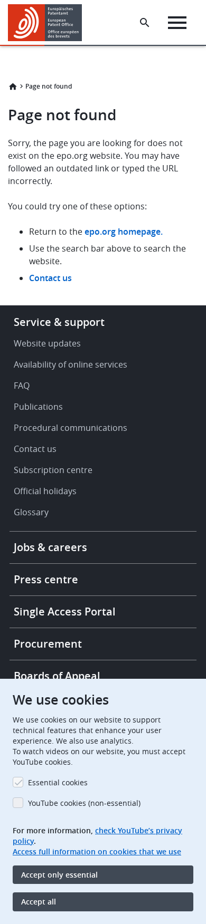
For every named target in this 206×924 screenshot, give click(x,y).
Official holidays (45, 491)
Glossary (31, 512)
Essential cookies (58, 782)
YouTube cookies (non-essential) (84, 803)
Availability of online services (70, 364)
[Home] (49, 22)
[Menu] (177, 23)
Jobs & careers (50, 547)
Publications (38, 406)
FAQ (22, 385)
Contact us (50, 278)
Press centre (46, 579)
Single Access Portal (65, 611)
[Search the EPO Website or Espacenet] (144, 22)
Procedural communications (70, 428)
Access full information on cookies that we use (97, 851)
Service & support (59, 322)
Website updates (47, 343)
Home (12, 86)
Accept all (38, 902)
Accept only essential (59, 875)
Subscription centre (53, 470)
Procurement (48, 644)
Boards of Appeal (57, 676)
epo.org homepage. (124, 231)
